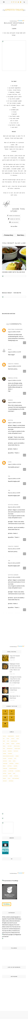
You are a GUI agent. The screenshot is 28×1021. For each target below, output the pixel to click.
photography (10, 748)
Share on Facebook (14, 215)
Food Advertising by (13, 646)
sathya (10, 420)
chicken (4, 758)
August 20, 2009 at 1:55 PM (14, 478)
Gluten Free (10, 770)
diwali (4, 746)
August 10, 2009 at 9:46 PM (14, 331)
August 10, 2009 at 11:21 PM (14, 366)
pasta (4, 741)
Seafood (18, 743)
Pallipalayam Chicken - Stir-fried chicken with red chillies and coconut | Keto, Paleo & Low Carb (15, 667)
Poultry (17, 736)
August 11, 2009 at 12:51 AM (14, 422)
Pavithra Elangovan (15, 329)
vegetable (11, 763)
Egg (3, 743)
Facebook (5, 713)
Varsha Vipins (13, 378)
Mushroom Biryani (8, 313)
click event (5, 775)
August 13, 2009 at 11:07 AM (14, 464)
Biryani (17, 763)
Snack (17, 738)
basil (14, 773)
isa (9, 476)
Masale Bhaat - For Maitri (11, 292)
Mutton (4, 773)
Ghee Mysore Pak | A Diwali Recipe (15, 697)
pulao (9, 778)
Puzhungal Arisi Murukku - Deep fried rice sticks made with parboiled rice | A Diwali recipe (15, 679)
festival (12, 738)
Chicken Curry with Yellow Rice (13, 272)
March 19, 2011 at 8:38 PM (14, 563)
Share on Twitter (15, 219)
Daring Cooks (17, 748)
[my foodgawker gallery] (9, 899)
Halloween (17, 770)
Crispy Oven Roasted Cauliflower (15, 656)
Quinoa (9, 773)
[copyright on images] (2, 938)
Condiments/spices (13, 768)
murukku (16, 775)
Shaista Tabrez (13, 363)
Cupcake (4, 770)
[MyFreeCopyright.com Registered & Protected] (11, 936)
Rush (9, 349)
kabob (10, 775)
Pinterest (12, 719)
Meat (4, 748)
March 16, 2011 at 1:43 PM (14, 492)
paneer (4, 778)
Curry (8, 738)
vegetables (11, 780)
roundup (5, 780)
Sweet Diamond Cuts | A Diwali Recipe (15, 689)
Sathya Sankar (13, 504)
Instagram (5, 719)
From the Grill (17, 746)
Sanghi (10, 400)
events (7, 743)
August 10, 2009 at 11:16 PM (14, 352)
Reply (24, 342)
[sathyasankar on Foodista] (6, 904)
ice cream (10, 758)
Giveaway (10, 753)
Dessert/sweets (11, 736)
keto (15, 758)
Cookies (12, 743)
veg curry (10, 746)
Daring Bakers (14, 741)
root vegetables (15, 778)
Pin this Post (15, 222)
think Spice (5, 763)
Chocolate (5, 768)
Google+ (11, 713)
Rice (16, 226)
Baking (4, 736)
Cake (8, 741)
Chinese (4, 753)
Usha (9, 462)
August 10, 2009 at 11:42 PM (14, 402)
